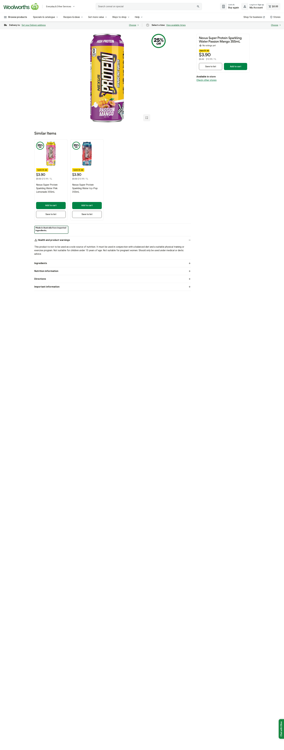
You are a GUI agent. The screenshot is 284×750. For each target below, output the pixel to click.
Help (137, 17)
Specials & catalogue (44, 17)
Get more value (96, 17)
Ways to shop (119, 17)
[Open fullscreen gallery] (146, 117)
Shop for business (252, 17)
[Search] (198, 6)
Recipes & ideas (71, 17)
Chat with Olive (281, 728)
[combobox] (149, 6)
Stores (276, 17)
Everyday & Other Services (58, 6)
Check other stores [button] (206, 80)
